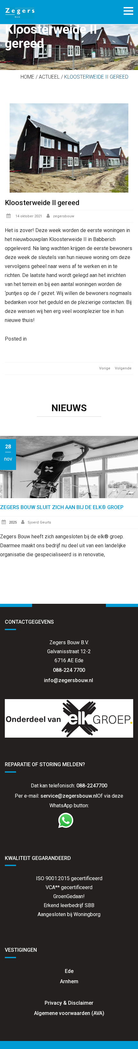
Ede (69, 971)
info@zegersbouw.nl (69, 680)
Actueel (49, 77)
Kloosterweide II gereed (42, 203)
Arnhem (69, 981)
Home (27, 77)
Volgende (123, 368)
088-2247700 (91, 786)
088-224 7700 (69, 670)
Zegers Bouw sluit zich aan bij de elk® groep (62, 507)
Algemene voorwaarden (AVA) (69, 1013)
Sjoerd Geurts (39, 522)
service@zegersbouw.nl (68, 796)
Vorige (104, 368)
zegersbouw (63, 216)
